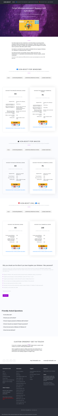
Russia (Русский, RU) (20, 400)
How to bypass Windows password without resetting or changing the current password (49, 383)
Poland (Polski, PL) (19, 396)
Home (4, 371)
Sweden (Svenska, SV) (20, 390)
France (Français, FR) (20, 388)
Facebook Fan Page (6, 376)
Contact (31, 379)
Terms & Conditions (19, 371)
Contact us (5, 374)
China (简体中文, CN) (20, 403)
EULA (9, 77)
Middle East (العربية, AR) (20, 398)
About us (4, 373)
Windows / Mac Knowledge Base (8, 379)
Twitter (31, 377)
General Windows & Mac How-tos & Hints (35, 372)
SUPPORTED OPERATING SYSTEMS (32, 77)
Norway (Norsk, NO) (20, 391)
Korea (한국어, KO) (19, 379)
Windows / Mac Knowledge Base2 (7, 382)
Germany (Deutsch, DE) (20, 381)
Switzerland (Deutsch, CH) (21, 383)
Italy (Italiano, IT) (19, 386)
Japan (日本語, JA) (19, 378)
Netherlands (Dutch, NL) (20, 395)
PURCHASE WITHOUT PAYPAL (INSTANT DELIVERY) (15, 128)
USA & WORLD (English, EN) (21, 376)
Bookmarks (18, 374)
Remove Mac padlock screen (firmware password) (7, 392)
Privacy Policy (5, 378)
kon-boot (7, 2)
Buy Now (5, 295)
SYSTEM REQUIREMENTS (17, 77)
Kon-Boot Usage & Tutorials (35, 374)
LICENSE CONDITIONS (46, 77)
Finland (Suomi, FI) (19, 393)
